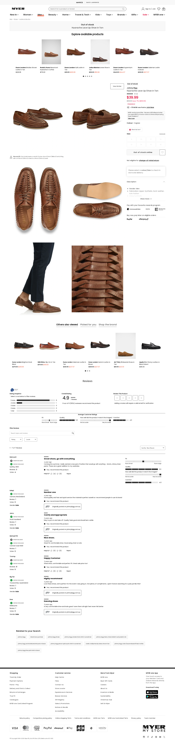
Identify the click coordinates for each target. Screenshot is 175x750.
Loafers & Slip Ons (24, 19)
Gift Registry (59, 700)
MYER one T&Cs (99, 718)
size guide (162, 133)
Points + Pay (14, 685)
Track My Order (15, 677)
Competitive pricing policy (42, 718)
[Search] (123, 9)
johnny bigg (21, 637)
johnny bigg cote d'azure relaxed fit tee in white (129, 644)
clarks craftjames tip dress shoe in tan (97, 644)
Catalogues (14, 700)
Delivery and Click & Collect (20, 688)
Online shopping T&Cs (63, 718)
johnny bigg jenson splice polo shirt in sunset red (66, 644)
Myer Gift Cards (106, 681)
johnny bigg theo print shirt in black (29, 650)
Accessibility (59, 711)
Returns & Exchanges (17, 692)
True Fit (12, 696)
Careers (103, 685)
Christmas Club (106, 700)
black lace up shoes (36, 637)
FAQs (57, 681)
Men (11, 19)
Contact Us (59, 685)
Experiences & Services (63, 692)
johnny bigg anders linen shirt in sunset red (78, 637)
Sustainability (105, 696)
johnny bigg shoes (54, 637)
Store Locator (60, 688)
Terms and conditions (82, 718)
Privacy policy (136, 718)
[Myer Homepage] (18, 10)
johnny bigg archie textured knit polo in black (32, 644)
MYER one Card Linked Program (21, 703)
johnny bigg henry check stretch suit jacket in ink (111, 637)
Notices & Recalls (61, 707)
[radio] (131, 139)
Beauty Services (61, 696)
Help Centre (59, 677)
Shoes (16, 19)
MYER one (104, 677)
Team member (149, 718)
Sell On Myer (105, 703)
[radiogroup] (146, 142)
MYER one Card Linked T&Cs (118, 718)
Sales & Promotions (62, 703)
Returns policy (25, 718)
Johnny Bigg (132, 88)
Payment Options (16, 681)
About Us (104, 688)
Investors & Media (107, 692)
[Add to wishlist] (162, 152)
